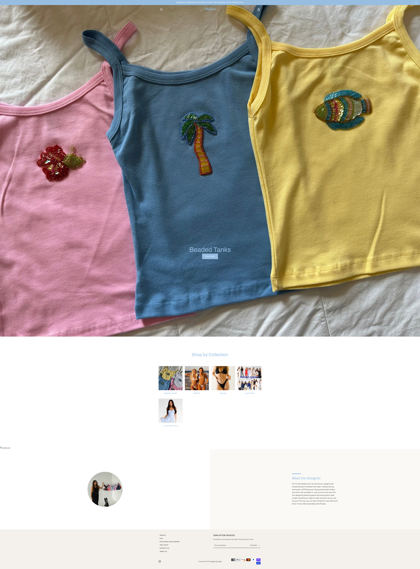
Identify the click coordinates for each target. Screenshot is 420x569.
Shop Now (210, 256)
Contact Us (164, 548)
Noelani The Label (215, 561)
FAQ (161, 538)
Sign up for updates (224, 535)
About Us (163, 551)
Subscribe (253, 545)
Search (163, 535)
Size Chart (164, 545)
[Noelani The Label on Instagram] (160, 561)
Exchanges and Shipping (170, 541)
